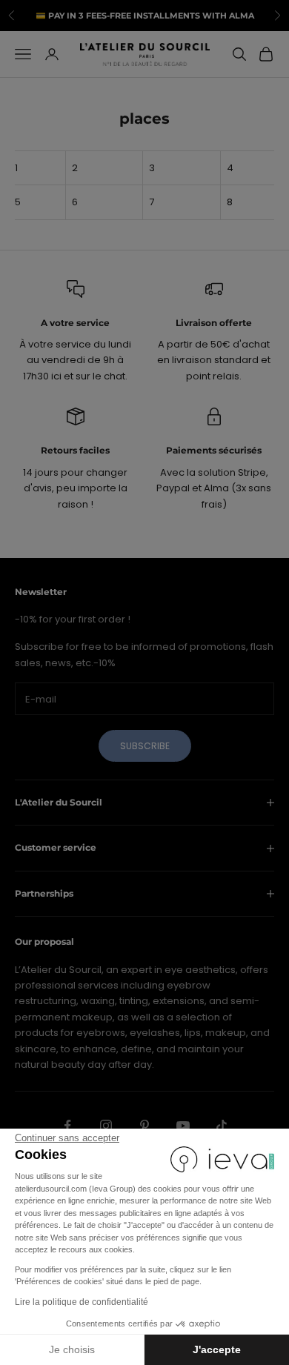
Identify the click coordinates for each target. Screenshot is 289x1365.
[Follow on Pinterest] (144, 1125)
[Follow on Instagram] (106, 1125)
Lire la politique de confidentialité (81, 1302)
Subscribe (145, 746)
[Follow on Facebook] (67, 1125)
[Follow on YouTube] (183, 1125)
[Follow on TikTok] (221, 1125)
